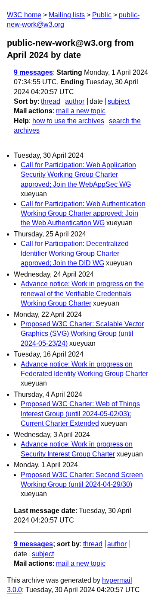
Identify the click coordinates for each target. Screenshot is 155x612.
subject (119, 101)
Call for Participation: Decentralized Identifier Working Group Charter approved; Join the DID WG (75, 253)
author (74, 101)
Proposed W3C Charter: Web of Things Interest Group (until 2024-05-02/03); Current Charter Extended (80, 413)
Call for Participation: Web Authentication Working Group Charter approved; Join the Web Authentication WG (83, 213)
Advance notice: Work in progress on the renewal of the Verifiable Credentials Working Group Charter (82, 293)
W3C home (24, 15)
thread (50, 101)
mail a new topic (80, 111)
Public (102, 15)
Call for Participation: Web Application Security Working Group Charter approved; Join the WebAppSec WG (78, 174)
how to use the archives (68, 120)
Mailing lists (67, 15)
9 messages (33, 72)
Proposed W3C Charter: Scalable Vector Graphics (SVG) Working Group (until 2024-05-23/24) (82, 333)
